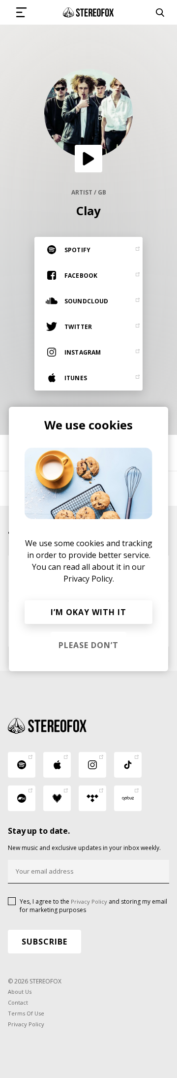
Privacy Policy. (88, 578)
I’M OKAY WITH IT (88, 612)
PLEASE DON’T (88, 645)
